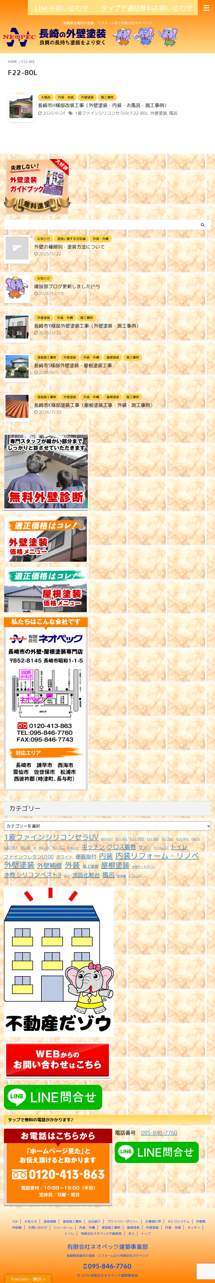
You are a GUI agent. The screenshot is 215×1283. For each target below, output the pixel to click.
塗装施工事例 (72, 1221)
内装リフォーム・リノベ (157, 856)
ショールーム (63, 1227)
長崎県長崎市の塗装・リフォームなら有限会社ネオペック (107, 1255)
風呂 (173, 113)
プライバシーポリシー (123, 1221)
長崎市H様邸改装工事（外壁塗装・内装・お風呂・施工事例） (103, 105)
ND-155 (44, 848)
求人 (67, 876)
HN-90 (25, 847)
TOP (15, 1221)
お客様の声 (153, 1221)
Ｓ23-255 (135, 876)
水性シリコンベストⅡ (32, 875)
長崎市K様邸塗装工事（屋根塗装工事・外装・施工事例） (94, 405)
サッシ (145, 847)
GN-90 (195, 839)
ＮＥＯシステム (179, 1221)
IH (34, 848)
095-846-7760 (159, 1132)
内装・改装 (173, 1227)
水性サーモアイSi (143, 867)
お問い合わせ (37, 1227)
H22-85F (11, 847)
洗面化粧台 (86, 875)
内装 (106, 856)
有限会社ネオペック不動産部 (101, 1233)
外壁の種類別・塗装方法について (69, 247)
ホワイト (64, 857)
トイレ (179, 847)
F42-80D (153, 839)
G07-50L (168, 839)
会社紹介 (94, 1221)
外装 (72, 865)
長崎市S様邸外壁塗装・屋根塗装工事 (73, 365)
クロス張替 (121, 847)
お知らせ (73, 848)
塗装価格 (50, 1221)
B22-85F (107, 839)
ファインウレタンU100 (28, 857)
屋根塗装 (115, 865)
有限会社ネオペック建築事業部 (107, 1247)
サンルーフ (161, 848)
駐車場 (121, 876)
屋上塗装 (90, 866)
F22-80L (139, 113)
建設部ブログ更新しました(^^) (67, 286)
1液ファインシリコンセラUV (101, 113)
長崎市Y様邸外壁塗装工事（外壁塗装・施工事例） (87, 326)
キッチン (93, 847)
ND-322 (58, 847)
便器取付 (86, 856)
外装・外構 (87, 1227)
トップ (145, 1233)
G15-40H (182, 839)
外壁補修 (49, 866)
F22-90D (137, 838)
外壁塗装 (158, 113)
